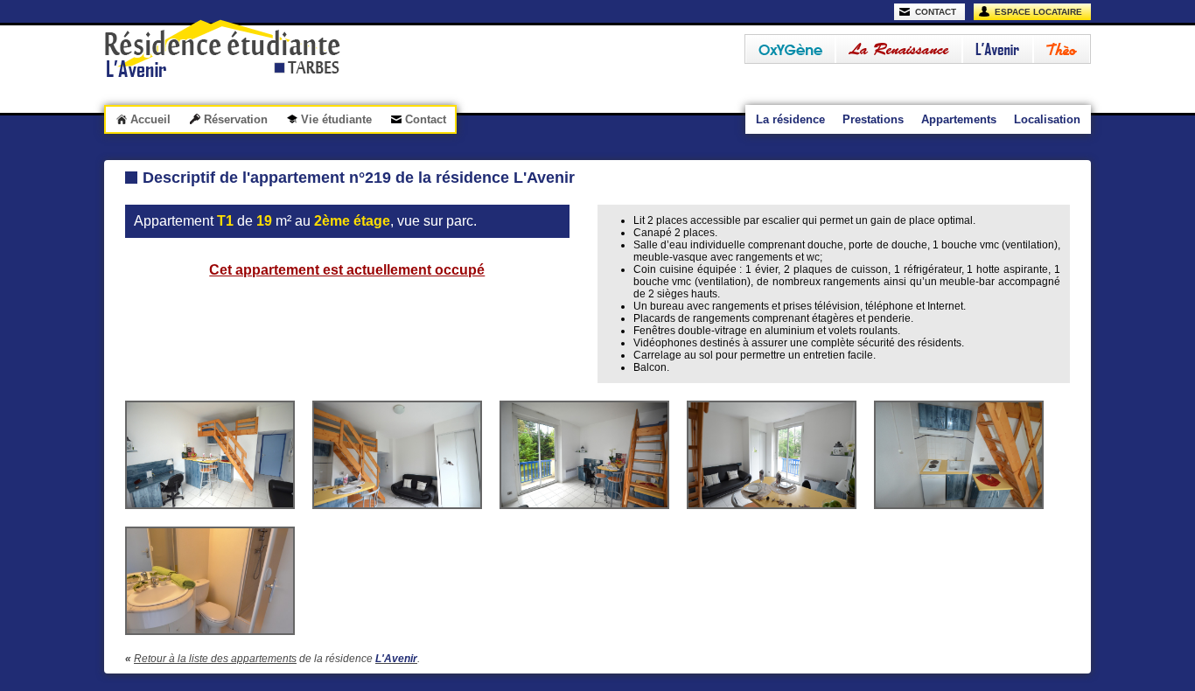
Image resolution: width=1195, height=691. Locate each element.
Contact (425, 119)
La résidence (790, 119)
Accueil (150, 119)
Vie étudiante (336, 119)
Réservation (236, 119)
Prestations (873, 119)
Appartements (958, 119)
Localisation (1047, 119)
